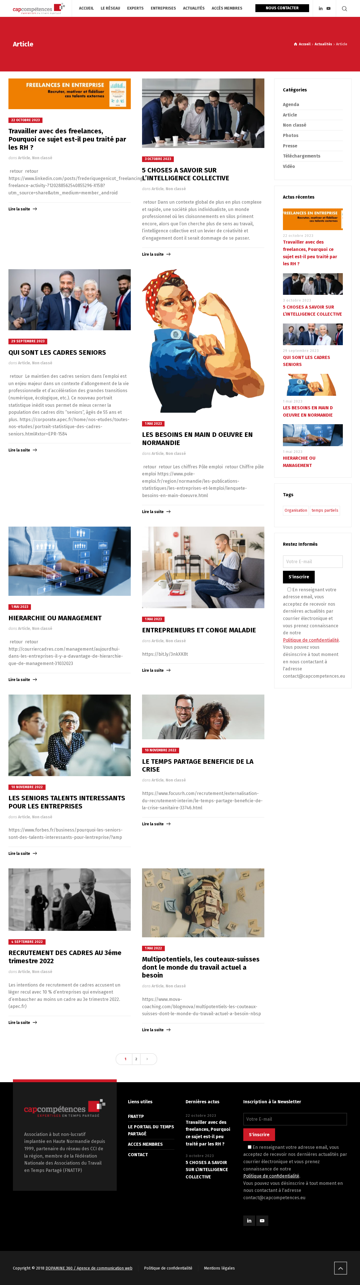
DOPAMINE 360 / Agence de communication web (89, 1268)
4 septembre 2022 (27, 942)
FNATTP (136, 1116)
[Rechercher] (343, 8)
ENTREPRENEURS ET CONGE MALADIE (199, 630)
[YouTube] (328, 8)
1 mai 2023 (153, 424)
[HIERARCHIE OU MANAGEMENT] (69, 561)
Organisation (296, 510)
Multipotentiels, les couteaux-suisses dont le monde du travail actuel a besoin (201, 967)
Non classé (42, 158)
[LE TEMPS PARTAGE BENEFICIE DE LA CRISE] (203, 717)
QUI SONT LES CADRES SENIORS (57, 352)
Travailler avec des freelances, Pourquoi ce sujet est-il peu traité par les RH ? (67, 139)
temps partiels (325, 510)
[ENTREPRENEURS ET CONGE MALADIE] (203, 567)
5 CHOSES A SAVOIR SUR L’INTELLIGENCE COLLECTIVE (185, 174)
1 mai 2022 (153, 948)
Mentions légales (219, 1268)
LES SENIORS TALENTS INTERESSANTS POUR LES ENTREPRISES (66, 802)
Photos (290, 135)
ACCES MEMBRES (145, 1144)
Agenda (291, 104)
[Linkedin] (320, 8)
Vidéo (289, 166)
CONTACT (138, 1154)
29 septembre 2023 (27, 341)
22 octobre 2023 (25, 120)
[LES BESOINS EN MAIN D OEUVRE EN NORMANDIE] (203, 341)
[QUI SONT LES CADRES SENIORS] (69, 300)
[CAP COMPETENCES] (39, 8)
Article (24, 158)
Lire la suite (19, 209)
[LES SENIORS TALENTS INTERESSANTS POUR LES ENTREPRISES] (69, 735)
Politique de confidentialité (311, 640)
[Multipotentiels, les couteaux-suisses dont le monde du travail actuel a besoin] (203, 902)
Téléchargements (301, 156)
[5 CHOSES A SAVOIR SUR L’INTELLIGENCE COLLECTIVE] (203, 113)
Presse (290, 146)
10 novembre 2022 (27, 787)
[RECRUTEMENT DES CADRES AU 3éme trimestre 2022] (69, 899)
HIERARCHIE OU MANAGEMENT (55, 618)
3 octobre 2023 (158, 159)
